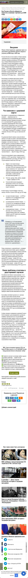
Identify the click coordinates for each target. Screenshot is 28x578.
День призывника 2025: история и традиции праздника (13, 519)
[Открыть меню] (26, 2)
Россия (18, 17)
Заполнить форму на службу (16, 2)
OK (16, 575)
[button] (23, 573)
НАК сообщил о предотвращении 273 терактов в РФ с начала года (14, 462)
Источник (21, 388)
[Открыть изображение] (4, 2)
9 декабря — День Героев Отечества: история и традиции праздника (12, 481)
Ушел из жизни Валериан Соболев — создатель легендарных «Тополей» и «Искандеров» (14, 500)
